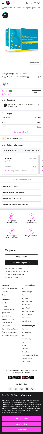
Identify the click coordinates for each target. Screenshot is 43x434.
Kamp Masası (26, 362)
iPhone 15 (25, 329)
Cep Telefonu (26, 321)
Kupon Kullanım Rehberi (10, 329)
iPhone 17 (25, 336)
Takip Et (36, 92)
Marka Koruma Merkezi (10, 288)
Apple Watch (26, 308)
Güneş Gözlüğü (27, 339)
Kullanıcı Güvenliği (8, 319)
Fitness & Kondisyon (23, 8)
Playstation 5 (26, 305)
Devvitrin (5, 91)
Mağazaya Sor (8, 94)
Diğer (39, 127)
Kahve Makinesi (27, 358)
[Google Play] (14, 378)
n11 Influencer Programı (10, 336)
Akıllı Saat (25, 298)
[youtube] (27, 390)
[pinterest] (32, 390)
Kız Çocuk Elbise (27, 332)
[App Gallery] (28, 378)
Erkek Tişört (25, 318)
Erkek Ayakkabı (27, 315)
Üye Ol (4, 303)
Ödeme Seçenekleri (8, 309)
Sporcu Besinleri (37, 8)
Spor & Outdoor (9, 8)
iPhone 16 (25, 342)
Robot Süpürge (27, 292)
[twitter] (16, 390)
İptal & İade (6, 313)
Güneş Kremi (26, 352)
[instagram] (21, 390)
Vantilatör (25, 349)
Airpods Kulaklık (27, 301)
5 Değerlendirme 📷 (22, 77)
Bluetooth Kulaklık (28, 311)
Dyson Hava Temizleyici (30, 355)
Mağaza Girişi (21, 257)
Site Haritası (6, 326)
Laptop (24, 345)
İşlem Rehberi (6, 316)
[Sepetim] (27, 3)
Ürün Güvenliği (7, 322)
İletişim (4, 295)
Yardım (4, 306)
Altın (23, 288)
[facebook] (10, 390)
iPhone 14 (25, 295)
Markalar (5, 292)
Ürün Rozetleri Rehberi (9, 332)
